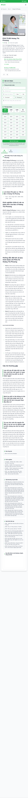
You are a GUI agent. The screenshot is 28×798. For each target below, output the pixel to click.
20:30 (17, 137)
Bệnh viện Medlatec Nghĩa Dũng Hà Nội (13, 59)
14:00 (11, 128)
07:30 (5, 119)
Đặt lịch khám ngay (14, 141)
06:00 (11, 116)
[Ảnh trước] (4, 24)
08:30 (17, 119)
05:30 (5, 116)
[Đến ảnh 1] (13, 32)
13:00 (23, 125)
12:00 (11, 125)
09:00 (23, 119)
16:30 (17, 131)
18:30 (17, 134)
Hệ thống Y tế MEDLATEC (9, 67)
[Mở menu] (25, 4)
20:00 (11, 137)
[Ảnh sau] (24, 24)
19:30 (5, 137)
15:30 (5, 131)
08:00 (11, 119)
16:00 (11, 131)
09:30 (5, 122)
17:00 (23, 131)
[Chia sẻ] (7, 74)
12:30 (17, 125)
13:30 (5, 128)
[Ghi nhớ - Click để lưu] (4, 74)
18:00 (11, 134)
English (24, 1)
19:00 (23, 134)
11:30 (5, 125)
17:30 (5, 134)
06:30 (17, 116)
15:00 (23, 128)
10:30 (17, 122)
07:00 (23, 116)
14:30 (17, 128)
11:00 (23, 122)
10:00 (11, 122)
